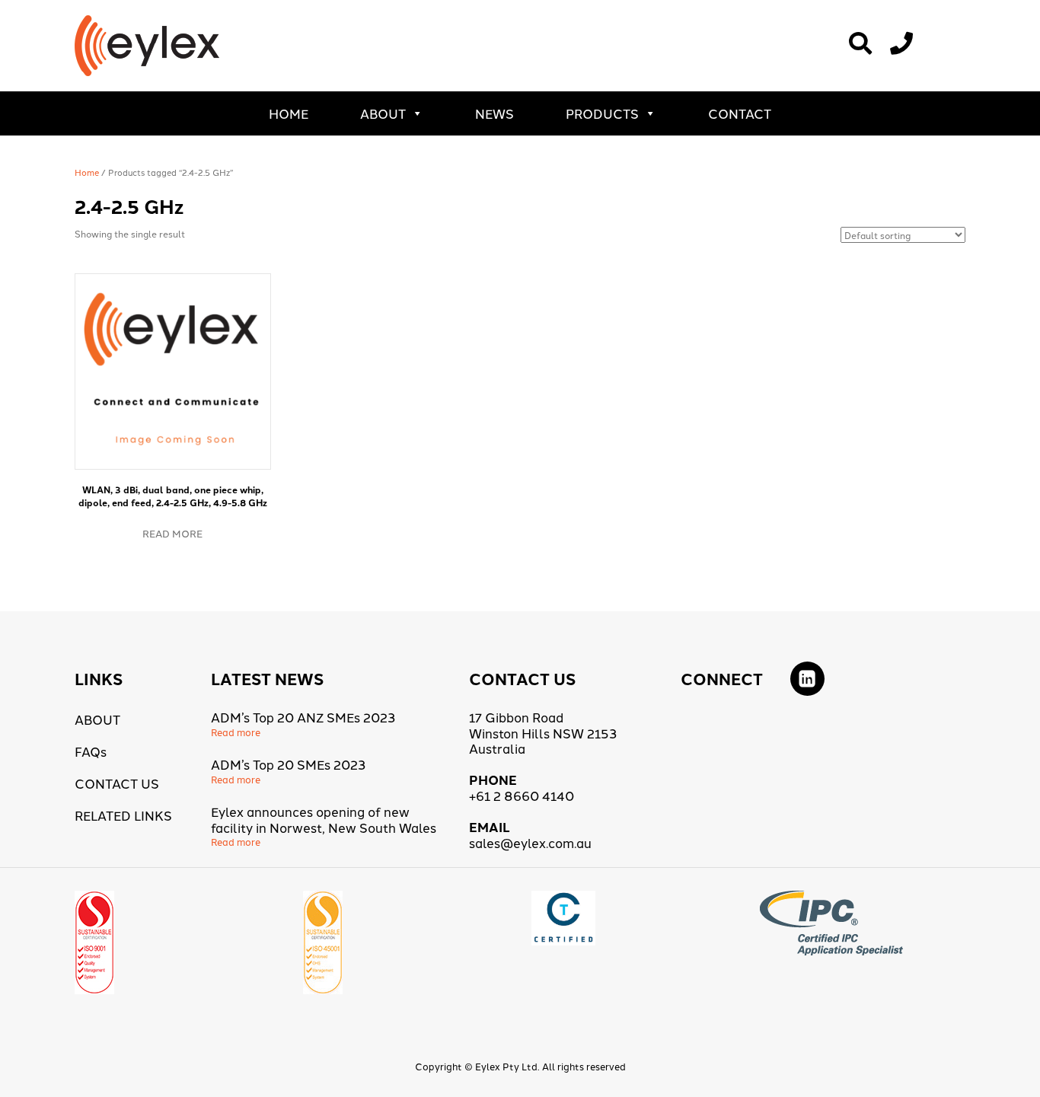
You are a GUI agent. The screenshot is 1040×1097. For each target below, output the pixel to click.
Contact (739, 113)
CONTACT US (117, 783)
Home (87, 172)
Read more (172, 533)
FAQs (91, 751)
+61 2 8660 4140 (521, 795)
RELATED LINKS (123, 815)
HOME (288, 113)
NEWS (494, 113)
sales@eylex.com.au (530, 842)
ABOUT (383, 113)
